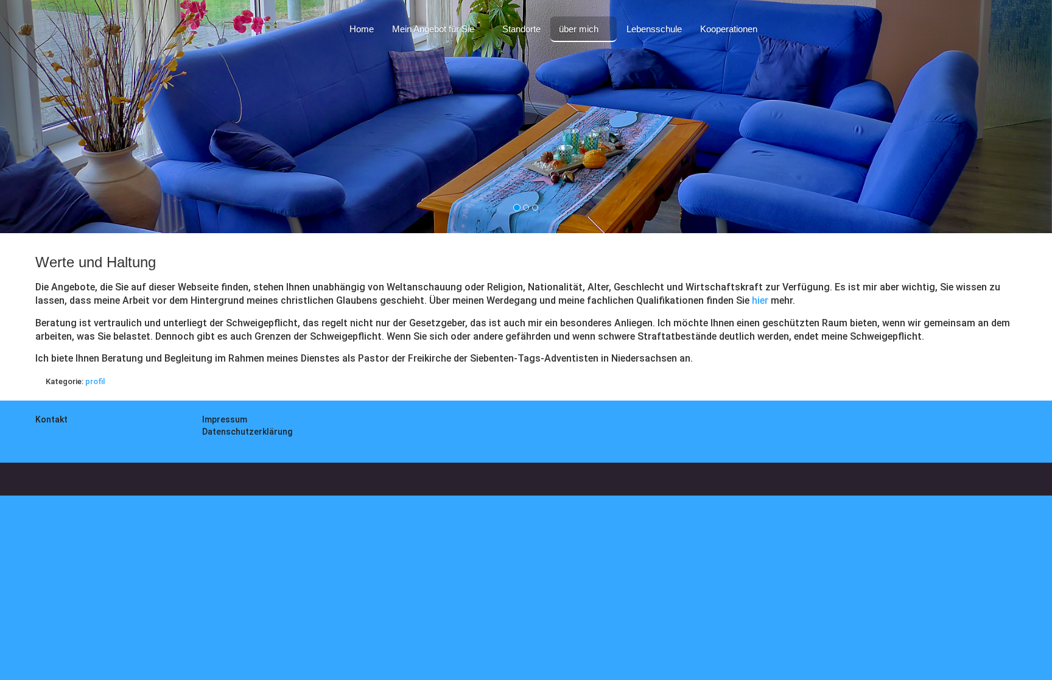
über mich (578, 29)
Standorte (521, 29)
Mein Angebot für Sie (433, 29)
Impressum (224, 419)
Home (361, 29)
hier (760, 300)
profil (95, 381)
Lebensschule (654, 29)
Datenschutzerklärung (247, 431)
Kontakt (51, 419)
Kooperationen (728, 29)
